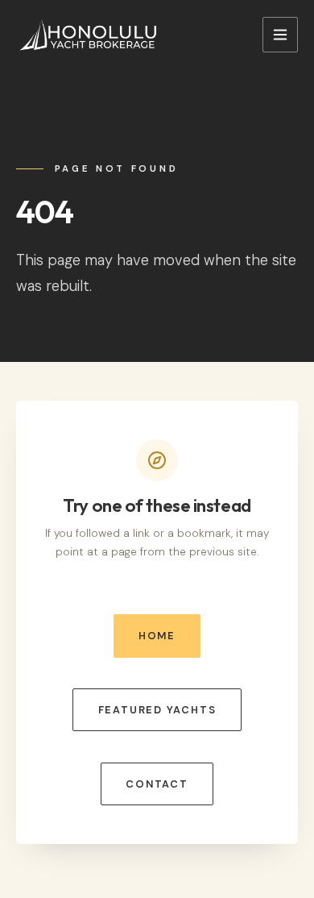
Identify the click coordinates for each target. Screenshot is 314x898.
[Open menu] (280, 34)
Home (157, 635)
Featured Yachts (157, 710)
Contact (157, 784)
